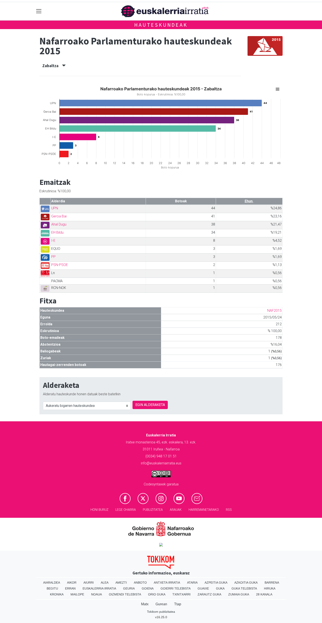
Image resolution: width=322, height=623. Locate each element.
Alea (104, 582)
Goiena (148, 588)
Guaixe (203, 588)
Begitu (52, 588)
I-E (53, 240)
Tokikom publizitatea (161, 611)
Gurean (161, 604)
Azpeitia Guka (216, 582)
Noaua (96, 594)
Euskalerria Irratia (99, 588)
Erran (70, 588)
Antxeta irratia (167, 582)
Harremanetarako (204, 510)
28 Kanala (264, 594)
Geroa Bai (59, 216)
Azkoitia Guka (246, 582)
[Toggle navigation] (39, 11)
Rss (229, 510)
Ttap (177, 604)
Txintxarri (181, 594)
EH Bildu (57, 232)
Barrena (272, 582)
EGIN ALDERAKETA (150, 405)
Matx (145, 604)
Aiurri (88, 582)
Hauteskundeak (161, 24)
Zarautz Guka (209, 594)
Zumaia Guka (238, 594)
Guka (220, 588)
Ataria (192, 582)
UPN (54, 208)
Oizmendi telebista (125, 594)
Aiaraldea (51, 582)
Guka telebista (244, 588)
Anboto (140, 582)
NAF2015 (274, 310)
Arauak (176, 510)
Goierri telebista (176, 588)
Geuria (129, 588)
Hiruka (269, 588)
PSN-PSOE (59, 265)
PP (53, 257)
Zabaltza (52, 65)
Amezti (121, 582)
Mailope (77, 594)
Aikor (71, 582)
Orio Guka (156, 594)
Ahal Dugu (58, 224)
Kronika (57, 594)
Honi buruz (99, 510)
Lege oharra (125, 510)
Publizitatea (153, 510)
